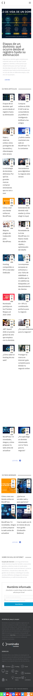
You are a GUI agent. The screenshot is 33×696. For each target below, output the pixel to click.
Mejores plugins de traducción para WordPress (7, 236)
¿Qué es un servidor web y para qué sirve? (8, 385)
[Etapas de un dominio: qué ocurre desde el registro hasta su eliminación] (16, 23)
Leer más (7, 80)
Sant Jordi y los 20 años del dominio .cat (24, 411)
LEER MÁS (15, 461)
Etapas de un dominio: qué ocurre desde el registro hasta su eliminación (8, 109)
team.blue (12, 635)
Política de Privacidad (14, 600)
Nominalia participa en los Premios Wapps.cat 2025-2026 (7, 309)
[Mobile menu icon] (30, 2)
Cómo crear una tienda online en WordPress (7, 499)
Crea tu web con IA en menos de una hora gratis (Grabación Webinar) (24, 527)
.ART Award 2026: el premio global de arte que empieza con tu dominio (9, 334)
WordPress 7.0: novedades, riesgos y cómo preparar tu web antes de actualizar (8, 527)
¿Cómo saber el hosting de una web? (9, 357)
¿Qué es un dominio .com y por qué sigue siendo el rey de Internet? (24, 388)
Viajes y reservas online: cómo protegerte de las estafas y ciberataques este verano (8, 145)
